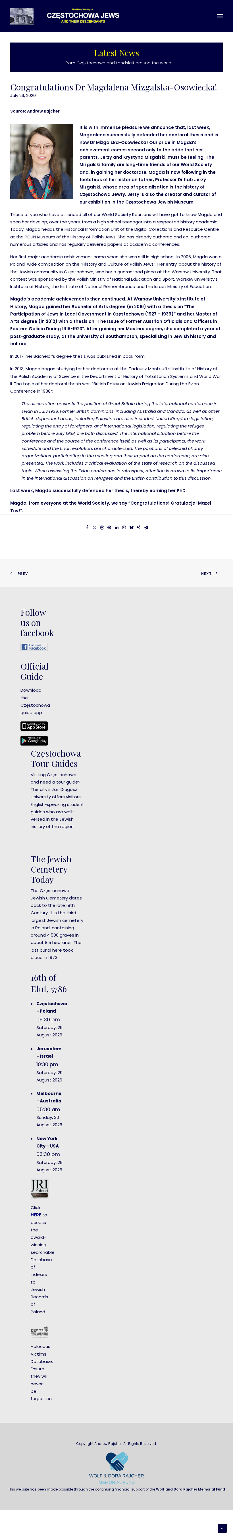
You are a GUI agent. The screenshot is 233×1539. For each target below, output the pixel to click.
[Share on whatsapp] (123, 527)
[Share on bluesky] (131, 527)
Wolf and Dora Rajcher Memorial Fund (190, 1489)
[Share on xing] (138, 527)
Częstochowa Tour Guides (56, 758)
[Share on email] (146, 527)
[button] (220, 16)
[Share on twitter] (94, 527)
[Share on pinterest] (109, 527)
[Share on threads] (101, 527)
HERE (36, 1215)
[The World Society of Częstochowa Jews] (70, 16)
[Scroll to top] (222, 1528)
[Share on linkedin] (116, 527)
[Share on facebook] (87, 527)
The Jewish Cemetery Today (51, 869)
